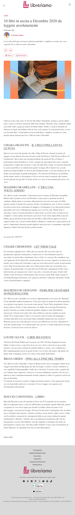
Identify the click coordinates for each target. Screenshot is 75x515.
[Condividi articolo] (6, 50)
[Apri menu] (69, 4)
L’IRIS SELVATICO (39, 337)
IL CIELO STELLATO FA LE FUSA (33, 146)
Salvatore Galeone (18, 35)
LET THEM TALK (45, 246)
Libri (6, 15)
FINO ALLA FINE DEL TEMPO (45, 359)
